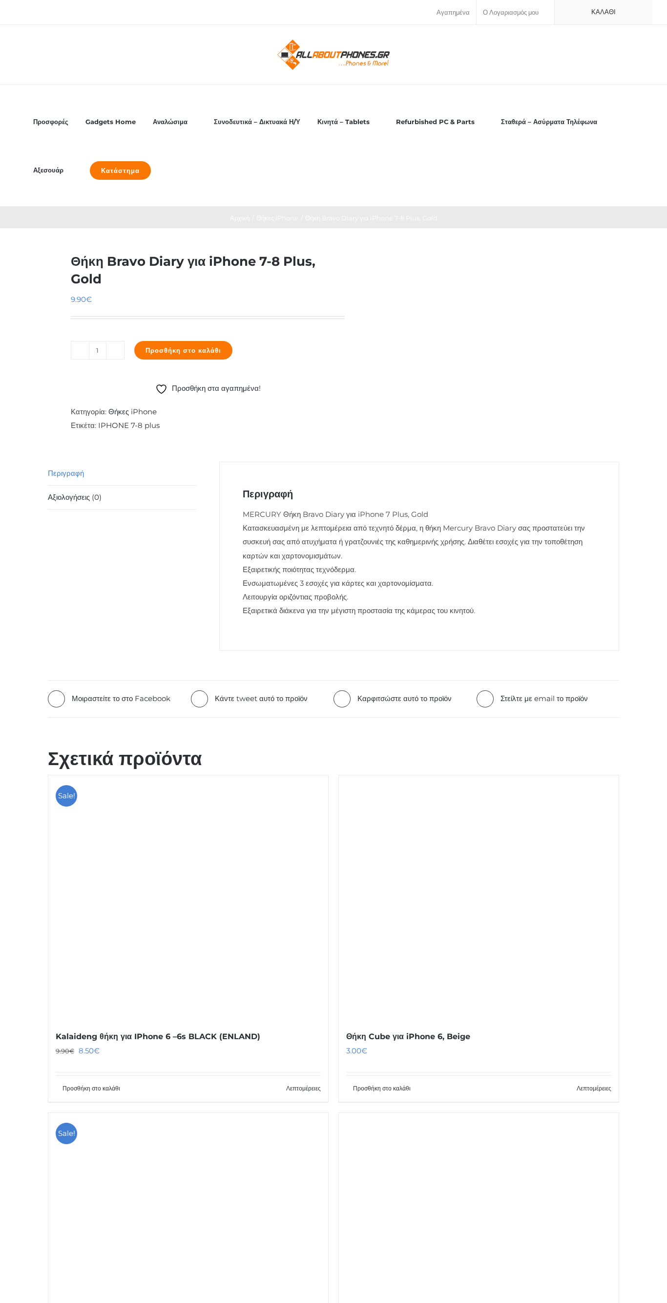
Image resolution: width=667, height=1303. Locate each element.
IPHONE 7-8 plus (129, 425)
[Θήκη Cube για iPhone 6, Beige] (479, 897)
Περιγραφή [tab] (66, 473)
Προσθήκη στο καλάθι (183, 350)
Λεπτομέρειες (303, 1088)
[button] (170, 170)
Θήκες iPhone (132, 411)
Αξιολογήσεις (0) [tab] (75, 497)
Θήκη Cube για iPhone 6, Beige (408, 1036)
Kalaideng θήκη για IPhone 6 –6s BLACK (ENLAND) (158, 1036)
